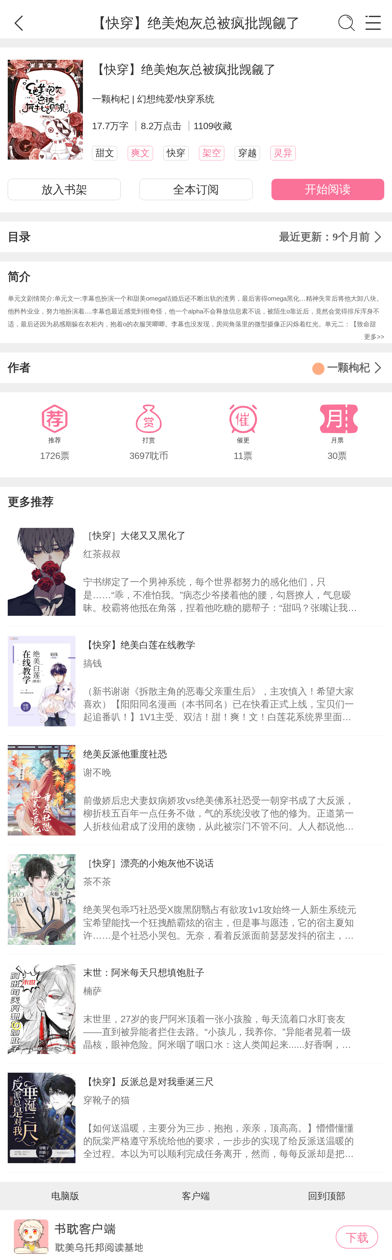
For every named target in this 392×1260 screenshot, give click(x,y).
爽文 (140, 153)
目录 (189, 237)
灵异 (283, 153)
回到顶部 (326, 1196)
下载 (357, 1237)
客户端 (196, 1196)
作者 (189, 367)
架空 (211, 153)
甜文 (104, 153)
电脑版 (65, 1196)
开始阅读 (328, 189)
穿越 (247, 153)
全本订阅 (196, 189)
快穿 (176, 153)
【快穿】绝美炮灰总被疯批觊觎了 (184, 69)
